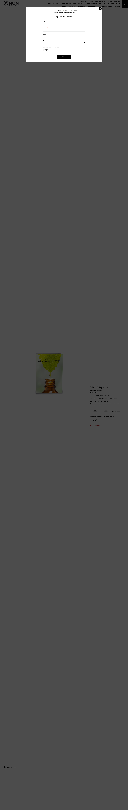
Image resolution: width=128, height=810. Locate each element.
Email (44, 21)
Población (45, 34)
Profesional (47, 51)
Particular (47, 49)
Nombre (45, 28)
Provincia (45, 40)
